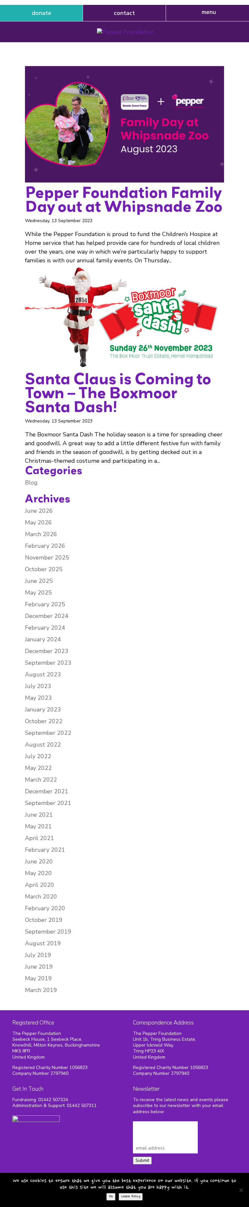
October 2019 (44, 920)
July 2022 (38, 756)
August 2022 (43, 744)
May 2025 (38, 593)
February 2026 (45, 546)
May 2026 (38, 522)
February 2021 (45, 850)
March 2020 (41, 896)
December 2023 (46, 651)
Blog (31, 482)
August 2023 (43, 674)
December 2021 (46, 791)
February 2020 (45, 908)
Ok (111, 1196)
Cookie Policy (130, 1196)
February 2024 (45, 628)
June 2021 (39, 815)
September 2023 (48, 663)
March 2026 (41, 534)
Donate (41, 13)
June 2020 (39, 861)
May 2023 (38, 698)
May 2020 (38, 873)
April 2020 (39, 885)
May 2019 (38, 978)
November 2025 (47, 557)
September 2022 (48, 733)
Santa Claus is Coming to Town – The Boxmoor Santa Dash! (118, 392)
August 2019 (43, 943)
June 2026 (39, 511)
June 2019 (39, 967)
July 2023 (38, 686)
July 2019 (38, 955)
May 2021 (38, 826)
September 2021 (48, 803)
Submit (142, 1160)
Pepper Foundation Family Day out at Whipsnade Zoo (123, 199)
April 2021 (39, 838)
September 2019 (48, 932)
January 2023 (43, 709)
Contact (124, 13)
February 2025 (45, 604)
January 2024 (43, 639)
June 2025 (39, 581)
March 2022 (41, 780)
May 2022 (38, 768)
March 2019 (41, 990)
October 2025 (44, 569)
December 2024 (46, 616)
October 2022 (44, 721)
